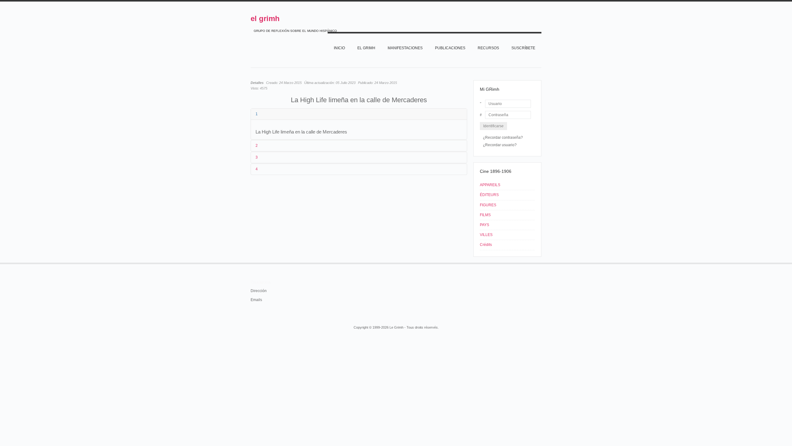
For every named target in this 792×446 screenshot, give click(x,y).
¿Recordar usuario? (500, 145)
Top (541, 262)
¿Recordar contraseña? (503, 137)
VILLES (486, 235)
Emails (256, 300)
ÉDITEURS (489, 195)
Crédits (486, 245)
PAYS (484, 225)
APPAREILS (490, 185)
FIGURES (488, 205)
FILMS (485, 215)
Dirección (259, 291)
